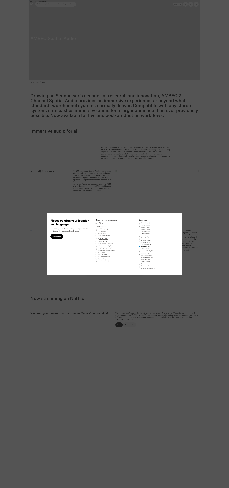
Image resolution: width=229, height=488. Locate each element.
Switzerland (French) (146, 263)
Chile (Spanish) (102, 231)
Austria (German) (145, 225)
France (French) (145, 238)
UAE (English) (101, 223)
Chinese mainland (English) (105, 246)
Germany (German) (146, 242)
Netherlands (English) (147, 257)
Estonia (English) (145, 233)
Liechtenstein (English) (147, 251)
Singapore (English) (103, 258)
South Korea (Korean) (103, 261)
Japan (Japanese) (102, 254)
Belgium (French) (145, 229)
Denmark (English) (146, 231)
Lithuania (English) (146, 253)
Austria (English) (145, 223)
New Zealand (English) (104, 256)
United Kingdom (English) (148, 268)
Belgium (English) (145, 227)
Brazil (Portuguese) (103, 229)
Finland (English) (145, 236)
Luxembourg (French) (146, 255)
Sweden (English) (145, 261)
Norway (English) (145, 259)
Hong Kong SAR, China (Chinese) (106, 248)
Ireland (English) (145, 246)
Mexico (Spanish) (102, 233)
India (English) (101, 252)
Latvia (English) (145, 248)
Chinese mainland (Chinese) (105, 243)
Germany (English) (146, 240)
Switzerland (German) (147, 266)
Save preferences (57, 236)
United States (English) (104, 235)
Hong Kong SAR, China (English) (106, 250)
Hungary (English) (146, 244)
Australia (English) (102, 241)
